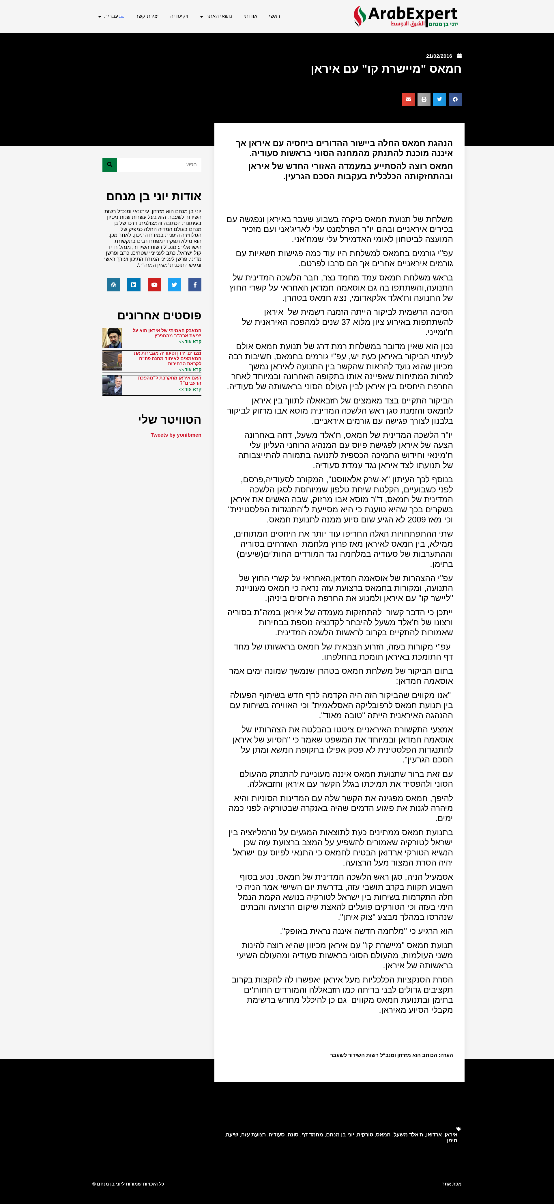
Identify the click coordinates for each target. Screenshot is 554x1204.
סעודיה (277, 1135)
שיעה (232, 1135)
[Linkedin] (134, 284)
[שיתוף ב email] (408, 99)
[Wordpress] (113, 284)
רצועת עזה (253, 1135)
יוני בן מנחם (340, 1135)
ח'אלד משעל (408, 1135)
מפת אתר (452, 1183)
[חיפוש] (109, 165)
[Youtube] (154, 284)
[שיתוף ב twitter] (439, 99)
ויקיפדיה (179, 16)
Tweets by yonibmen (176, 435)
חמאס (383, 1135)
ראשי (274, 16)
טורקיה (365, 1135)
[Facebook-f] (195, 284)
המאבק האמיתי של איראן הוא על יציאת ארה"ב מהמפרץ (167, 333)
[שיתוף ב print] (424, 99)
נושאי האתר (219, 16)
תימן (452, 1140)
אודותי (250, 16)
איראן (451, 1135)
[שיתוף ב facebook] (455, 99)
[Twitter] (174, 284)
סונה (293, 1135)
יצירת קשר (147, 16)
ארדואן (434, 1135)
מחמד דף (312, 1135)
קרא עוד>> (190, 341)
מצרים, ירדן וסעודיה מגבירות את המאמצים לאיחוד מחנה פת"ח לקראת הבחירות (167, 358)
